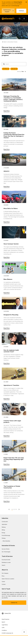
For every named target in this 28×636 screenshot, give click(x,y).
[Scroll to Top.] (24, 632)
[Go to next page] (19, 509)
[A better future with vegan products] (14, 409)
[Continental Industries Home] (8, 19)
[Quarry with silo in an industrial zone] (14, 446)
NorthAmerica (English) (7, 10)
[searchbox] (14, 64)
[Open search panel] (20, 18)
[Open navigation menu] (24, 18)
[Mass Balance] (14, 268)
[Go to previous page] (9, 509)
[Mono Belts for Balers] (14, 197)
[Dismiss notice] (26, 2)
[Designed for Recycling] (14, 303)
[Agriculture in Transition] (14, 374)
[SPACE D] (14, 160)
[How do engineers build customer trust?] (14, 338)
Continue (21, 11)
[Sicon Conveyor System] (14, 232)
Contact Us (14, 602)
